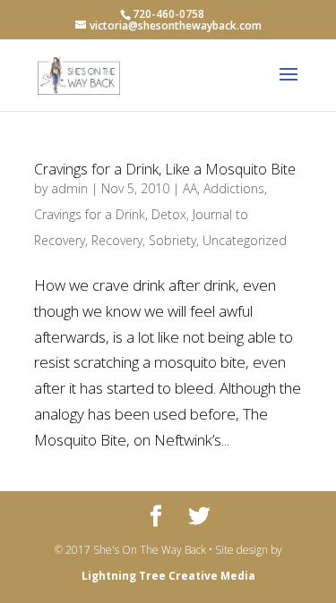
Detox (168, 214)
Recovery (116, 240)
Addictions (233, 188)
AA (190, 188)
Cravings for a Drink (89, 214)
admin (69, 188)
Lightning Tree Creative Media (168, 575)
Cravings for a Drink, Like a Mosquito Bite (165, 169)
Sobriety (172, 240)
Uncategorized (244, 240)
